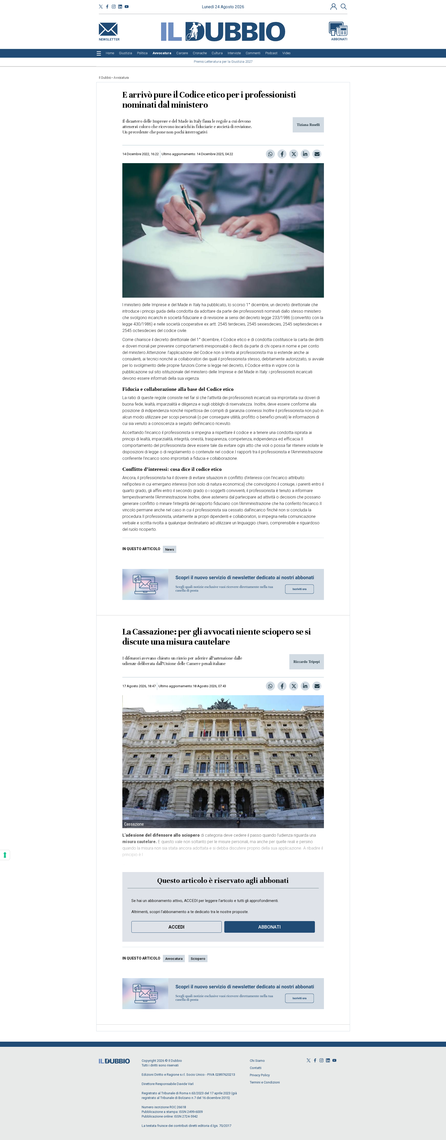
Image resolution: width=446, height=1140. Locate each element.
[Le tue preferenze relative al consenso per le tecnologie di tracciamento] (5, 855)
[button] (334, 6)
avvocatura (173, 959)
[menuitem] (110, 53)
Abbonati (339, 39)
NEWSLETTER (109, 38)
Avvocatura (121, 78)
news (169, 549)
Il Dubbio (105, 78)
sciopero (198, 959)
